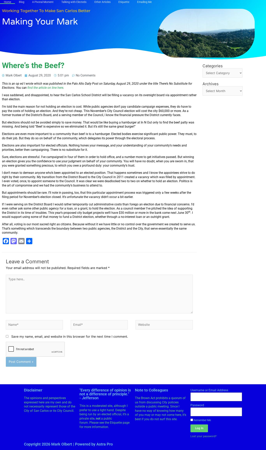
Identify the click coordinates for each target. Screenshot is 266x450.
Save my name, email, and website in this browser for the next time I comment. (69, 336)
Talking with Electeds (73, 2)
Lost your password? (203, 436)
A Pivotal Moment (43, 2)
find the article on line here (45, 88)
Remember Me (202, 420)
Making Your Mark (40, 22)
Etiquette (123, 2)
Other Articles (102, 2)
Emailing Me (144, 2)
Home (7, 2)
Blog (21, 2)
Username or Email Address (209, 390)
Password (197, 405)
